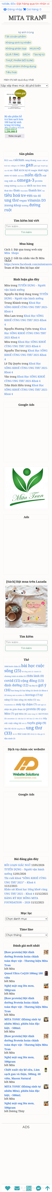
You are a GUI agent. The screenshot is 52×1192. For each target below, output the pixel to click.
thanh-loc (35, 190)
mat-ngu (43, 170)
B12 (6, 160)
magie (34, 170)
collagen (14, 166)
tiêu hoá (12, 195)
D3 (18, 166)
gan (29, 165)
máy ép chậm (26, 704)
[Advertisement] (26, 435)
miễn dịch (33, 174)
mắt (11, 180)
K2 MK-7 (11, 171)
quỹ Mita (21, 713)
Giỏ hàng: (33, 9)
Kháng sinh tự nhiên (18, 42)
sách (29, 185)
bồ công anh (27, 672)
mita (31, 699)
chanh (39, 160)
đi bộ (33, 734)
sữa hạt (22, 719)
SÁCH (26, 54)
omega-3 (25, 180)
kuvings (32, 695)
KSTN (21, 170)
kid (16, 170)
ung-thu (21, 729)
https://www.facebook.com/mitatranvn (28, 264)
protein (39, 180)
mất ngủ (41, 705)
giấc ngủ (37, 166)
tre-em (27, 195)
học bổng (27, 690)
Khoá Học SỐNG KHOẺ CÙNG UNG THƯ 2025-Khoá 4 (26, 307)
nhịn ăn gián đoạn (15, 709)
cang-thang (30, 160)
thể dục (31, 719)
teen (44, 185)
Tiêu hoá (11, 72)
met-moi (21, 176)
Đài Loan (24, 733)
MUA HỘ (35, 48)
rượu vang (32, 714)
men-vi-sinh (10, 175)
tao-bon (37, 185)
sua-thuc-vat (21, 186)
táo (7, 728)
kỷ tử (27, 170)
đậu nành (9, 738)
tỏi (13, 728)
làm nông (20, 699)
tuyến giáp (36, 723)
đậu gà (41, 734)
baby (11, 160)
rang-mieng (10, 185)
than (16, 190)
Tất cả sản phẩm (15, 36)
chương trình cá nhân (15, 676)
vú (15, 734)
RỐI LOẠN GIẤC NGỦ (17, 865)
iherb (37, 690)
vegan (23, 200)
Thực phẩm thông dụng (21, 66)
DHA (22, 165)
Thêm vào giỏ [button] (14, 136)
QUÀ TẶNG (12, 54)
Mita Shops (11, 253)
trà (24, 723)
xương (25, 205)
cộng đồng (32, 680)
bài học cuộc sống (24, 668)
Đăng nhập (15, 9)
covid (12, 680)
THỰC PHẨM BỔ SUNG (20, 60)
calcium (18, 160)
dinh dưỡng (16, 685)
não (15, 181)
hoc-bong (16, 690)
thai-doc (8, 190)
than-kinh (24, 191)
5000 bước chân (12, 666)
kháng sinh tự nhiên (16, 695)
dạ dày (33, 685)
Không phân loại (16, 48)
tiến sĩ (38, 719)
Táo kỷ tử (38, 54)
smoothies (12, 719)
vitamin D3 (37, 200)
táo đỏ (37, 195)
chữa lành (35, 676)
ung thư (11, 200)
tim (43, 191)
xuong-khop (12, 205)
